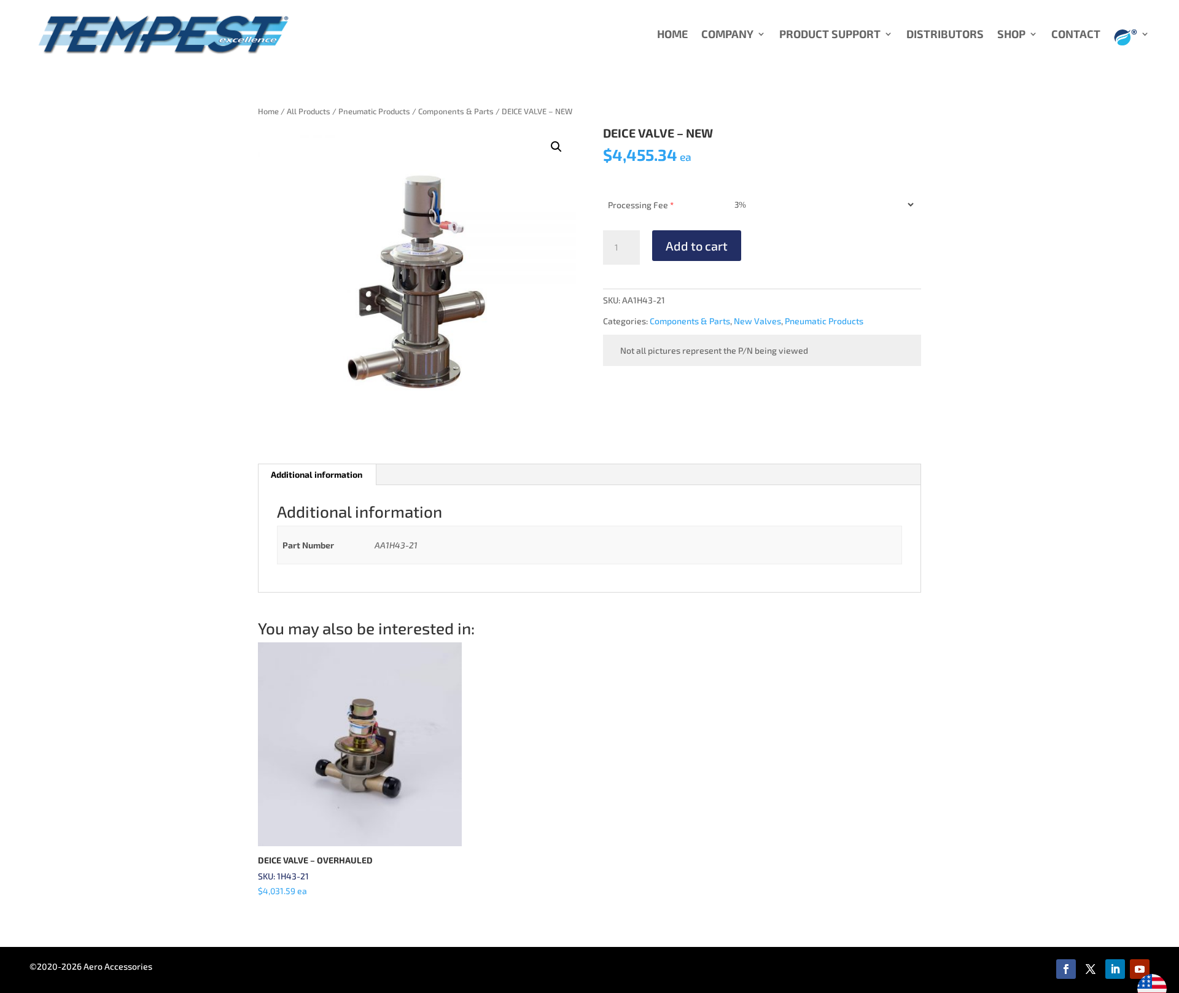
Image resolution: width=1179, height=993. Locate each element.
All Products (308, 111)
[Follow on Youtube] (1140, 969)
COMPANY (727, 35)
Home (268, 111)
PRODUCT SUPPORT (830, 35)
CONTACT (1075, 35)
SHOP (1011, 35)
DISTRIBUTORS (945, 35)
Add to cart (697, 245)
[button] (556, 147)
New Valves (757, 321)
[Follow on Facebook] (1066, 969)
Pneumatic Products (374, 111)
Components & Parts (456, 111)
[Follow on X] (1090, 969)
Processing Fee (641, 205)
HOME (672, 35)
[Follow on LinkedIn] (1115, 969)
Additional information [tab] (316, 474)
